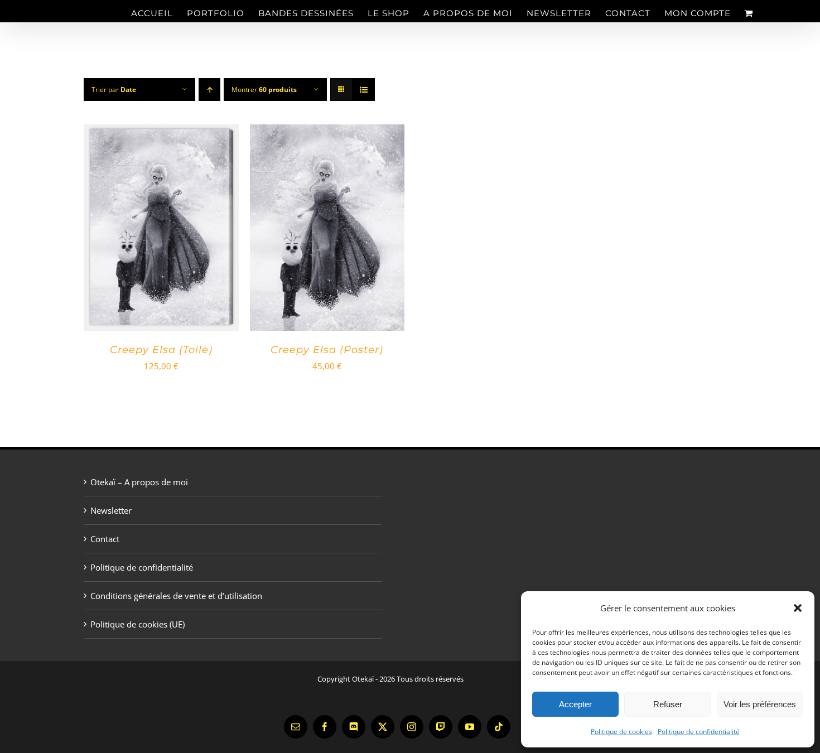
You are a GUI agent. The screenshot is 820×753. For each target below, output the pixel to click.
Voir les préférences (759, 704)
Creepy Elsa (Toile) (161, 350)
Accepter (575, 704)
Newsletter (111, 510)
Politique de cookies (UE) (137, 624)
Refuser (667, 704)
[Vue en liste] (363, 89)
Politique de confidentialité (699, 731)
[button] (797, 608)
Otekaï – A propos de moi (139, 481)
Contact (104, 538)
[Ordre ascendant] (209, 89)
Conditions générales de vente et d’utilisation (176, 595)
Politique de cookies (621, 731)
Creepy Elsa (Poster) (327, 350)
